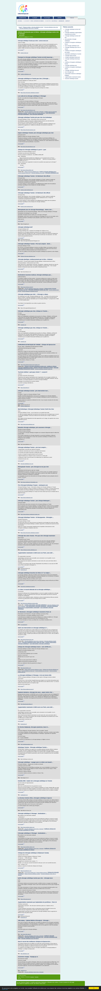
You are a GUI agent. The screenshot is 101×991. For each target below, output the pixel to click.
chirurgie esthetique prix (71, 65)
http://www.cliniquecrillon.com (27, 170)
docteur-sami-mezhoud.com (27, 189)
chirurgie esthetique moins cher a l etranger (34, 111)
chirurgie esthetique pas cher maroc (42, 670)
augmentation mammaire (22, 18)
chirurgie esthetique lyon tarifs (37, 173)
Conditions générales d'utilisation (38, 982)
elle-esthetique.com (25, 953)
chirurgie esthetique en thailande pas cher (30, 291)
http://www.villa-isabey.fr (26, 934)
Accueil (20, 21)
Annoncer (61, 21)
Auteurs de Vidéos (39, 21)
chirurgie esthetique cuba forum (41, 872)
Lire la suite (20, 50)
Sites (32, 21)
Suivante (32, 977)
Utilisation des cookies (52, 982)
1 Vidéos (25, 36)
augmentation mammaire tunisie (73, 77)
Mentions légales (25, 982)
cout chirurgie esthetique (36, 114)
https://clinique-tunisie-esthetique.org (29, 549)
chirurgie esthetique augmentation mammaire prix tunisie (73, 33)
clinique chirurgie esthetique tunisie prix (35, 366)
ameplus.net (23, 324)
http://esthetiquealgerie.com (27, 744)
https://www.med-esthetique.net (27, 424)
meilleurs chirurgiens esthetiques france (73, 43)
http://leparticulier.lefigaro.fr (26, 704)
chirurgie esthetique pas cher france (30, 938)
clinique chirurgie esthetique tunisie (43, 367)
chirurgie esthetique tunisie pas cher (38, 289)
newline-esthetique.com (26, 74)
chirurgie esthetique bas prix (72, 70)
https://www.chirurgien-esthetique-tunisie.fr (30, 92)
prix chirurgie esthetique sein (72, 45)
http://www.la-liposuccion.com (27, 639)
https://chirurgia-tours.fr (26, 899)
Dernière (36, 977)
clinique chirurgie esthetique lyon (31, 171)
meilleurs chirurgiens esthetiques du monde (73, 51)
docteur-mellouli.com (25, 406)
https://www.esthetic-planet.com (27, 827)
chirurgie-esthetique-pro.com (27, 463)
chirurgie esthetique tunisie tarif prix (72, 36)
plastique (47, 17)
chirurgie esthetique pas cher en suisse (73, 48)
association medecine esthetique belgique (73, 74)
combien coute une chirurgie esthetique (36, 113)
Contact (67, 21)
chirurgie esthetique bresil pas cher (72, 59)
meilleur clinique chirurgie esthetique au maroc (33, 669)
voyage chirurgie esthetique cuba (30, 872)
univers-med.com (24, 52)
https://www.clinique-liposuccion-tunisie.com (30, 364)
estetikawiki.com (24, 794)
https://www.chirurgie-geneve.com (28, 129)
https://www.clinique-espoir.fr (27, 287)
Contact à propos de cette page (66, 982)
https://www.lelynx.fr (25, 387)
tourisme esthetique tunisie (71, 78)
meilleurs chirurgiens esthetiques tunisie (73, 63)
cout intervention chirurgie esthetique (36, 606)
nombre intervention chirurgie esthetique (35, 605)
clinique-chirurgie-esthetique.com (28, 256)
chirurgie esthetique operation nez (34, 937)
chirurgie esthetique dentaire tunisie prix (43, 369)
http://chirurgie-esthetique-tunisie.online (29, 603)
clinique (34, 17)
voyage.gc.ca (23, 970)
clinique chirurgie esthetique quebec (32, 873)
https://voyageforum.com (26, 870)
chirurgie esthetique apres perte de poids (33, 642)
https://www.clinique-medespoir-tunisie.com (30, 514)
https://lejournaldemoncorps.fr (27, 689)
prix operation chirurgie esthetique (70, 40)
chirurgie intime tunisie (70, 55)
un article (54, 21)
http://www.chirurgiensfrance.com (28, 110)
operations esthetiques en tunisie (73, 54)
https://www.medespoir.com (26, 497)
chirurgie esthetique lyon (52, 173)
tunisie (72, 17)
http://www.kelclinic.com (26, 667)
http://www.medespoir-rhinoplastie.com (29, 482)
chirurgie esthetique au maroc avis (28, 670)
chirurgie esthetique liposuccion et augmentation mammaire (38, 607)
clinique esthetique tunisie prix (72, 57)
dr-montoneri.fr (24, 624)
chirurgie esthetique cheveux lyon (24, 173)
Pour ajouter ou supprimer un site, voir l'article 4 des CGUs (31, 983)
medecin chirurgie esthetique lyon (48, 171)
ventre (60, 17)
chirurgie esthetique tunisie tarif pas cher (72, 30)
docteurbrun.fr (24, 569)
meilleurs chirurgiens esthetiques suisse (73, 67)
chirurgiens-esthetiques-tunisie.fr (28, 586)
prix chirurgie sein (69, 72)
